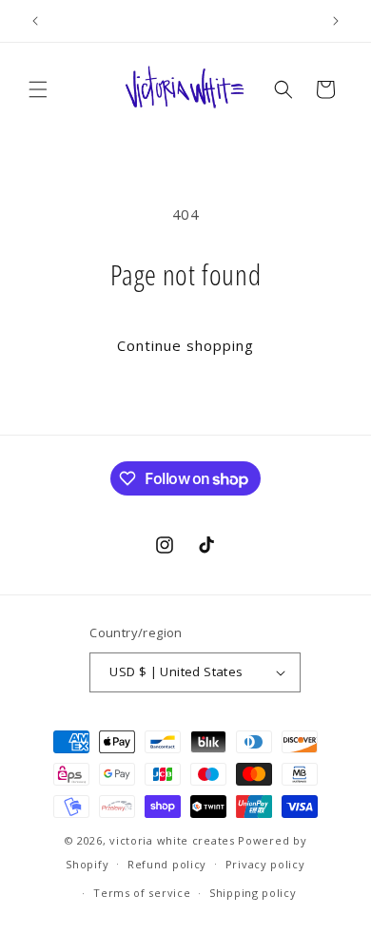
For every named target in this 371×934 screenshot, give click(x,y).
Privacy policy (265, 864)
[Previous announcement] (35, 21)
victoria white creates (171, 840)
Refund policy (166, 864)
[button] (38, 89)
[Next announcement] (336, 21)
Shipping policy (253, 892)
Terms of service (141, 892)
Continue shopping (185, 345)
